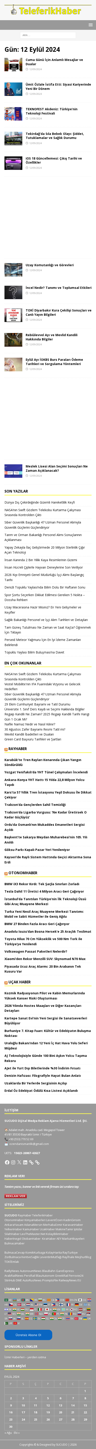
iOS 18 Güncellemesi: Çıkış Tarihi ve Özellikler (54, 160)
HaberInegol (12, 1239)
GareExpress (65, 1271)
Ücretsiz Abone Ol (28, 1335)
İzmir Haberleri (14, 1357)
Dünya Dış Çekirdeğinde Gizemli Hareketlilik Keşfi (39, 502)
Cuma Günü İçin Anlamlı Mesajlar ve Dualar (54, 62)
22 (85, 1412)
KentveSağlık (30, 1257)
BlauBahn (48, 1271)
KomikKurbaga (35, 1252)
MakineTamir (64, 1229)
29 (85, 1419)
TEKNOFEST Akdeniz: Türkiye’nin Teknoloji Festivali (51, 111)
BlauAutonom (45, 1276)
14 (72, 1405)
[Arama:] (48, 35)
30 (10, 1427)
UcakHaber (47, 1229)
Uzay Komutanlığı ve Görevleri (50, 265)
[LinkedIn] (25, 1162)
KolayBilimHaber (57, 1234)
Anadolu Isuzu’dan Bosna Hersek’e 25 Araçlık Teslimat (47, 931)
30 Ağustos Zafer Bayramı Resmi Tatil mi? (34, 729)
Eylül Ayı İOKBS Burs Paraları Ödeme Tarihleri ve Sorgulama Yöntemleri (54, 361)
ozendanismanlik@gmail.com (29, 1144)
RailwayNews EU (70, 1280)
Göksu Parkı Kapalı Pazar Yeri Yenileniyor (37, 850)
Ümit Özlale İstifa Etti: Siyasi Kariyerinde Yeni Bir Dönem (58, 86)
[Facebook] (7, 1162)
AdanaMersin (33, 1225)
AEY (58, 1239)
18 (35, 1412)
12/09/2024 (35, 69)
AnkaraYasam (13, 1225)
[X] (19, 1162)
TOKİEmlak (11, 1262)
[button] (90, 24)
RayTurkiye (70, 1252)
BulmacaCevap (14, 1252)
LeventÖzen (54, 1220)
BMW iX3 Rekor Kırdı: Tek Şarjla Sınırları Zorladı (41, 884)
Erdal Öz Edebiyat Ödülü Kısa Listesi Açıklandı (41, 1090)
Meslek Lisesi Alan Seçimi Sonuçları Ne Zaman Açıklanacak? (57, 468)
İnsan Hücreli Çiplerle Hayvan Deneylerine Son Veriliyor (43, 567)
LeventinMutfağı (51, 1257)
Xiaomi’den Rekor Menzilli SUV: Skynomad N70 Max (45, 959)
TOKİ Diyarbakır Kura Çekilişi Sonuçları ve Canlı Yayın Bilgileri (59, 312)
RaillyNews (11, 1271)
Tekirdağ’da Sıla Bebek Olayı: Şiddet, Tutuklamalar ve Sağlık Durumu (55, 136)
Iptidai (78, 1229)
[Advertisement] (48, 217)
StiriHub (9, 1280)
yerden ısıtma (36, 1357)
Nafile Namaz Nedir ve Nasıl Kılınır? (29, 724)
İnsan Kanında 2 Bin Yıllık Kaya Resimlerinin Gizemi (40, 560)
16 (10, 1412)
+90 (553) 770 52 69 (21, 1139)
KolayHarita (54, 1252)
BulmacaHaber (14, 1243)
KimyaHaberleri (35, 1220)
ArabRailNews (13, 1276)
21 (72, 1412)
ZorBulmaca (12, 1257)
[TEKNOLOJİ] (13, 114)
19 (48, 1412)
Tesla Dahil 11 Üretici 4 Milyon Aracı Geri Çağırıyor (44, 891)
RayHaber (17, 748)
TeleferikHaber (42, 1215)
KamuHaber (31, 1229)
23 (10, 1419)
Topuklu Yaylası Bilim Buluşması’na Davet (34, 652)
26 (48, 1419)
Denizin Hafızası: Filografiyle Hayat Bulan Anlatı (42, 1075)
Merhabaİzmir (52, 1225)
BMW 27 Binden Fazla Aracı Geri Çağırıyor (36, 924)
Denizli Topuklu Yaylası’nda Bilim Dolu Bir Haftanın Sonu (44, 587)
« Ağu (8, 1433)
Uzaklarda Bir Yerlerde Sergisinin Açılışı (35, 1083)
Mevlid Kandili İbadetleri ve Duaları (29, 734)
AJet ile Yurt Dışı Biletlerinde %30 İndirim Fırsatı (42, 1068)
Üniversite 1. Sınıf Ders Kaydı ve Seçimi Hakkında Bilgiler (44, 709)
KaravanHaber (73, 1225)
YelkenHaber (13, 1229)
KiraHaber (49, 1239)
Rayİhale (68, 1257)
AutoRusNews (32, 1280)
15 (85, 1405)
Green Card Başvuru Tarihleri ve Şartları (32, 739)
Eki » (17, 1433)
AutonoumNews (31, 1271)
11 (35, 1405)
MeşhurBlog (83, 1257)
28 (72, 1419)
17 (23, 1412)
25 (35, 1419)
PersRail (29, 1276)
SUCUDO (10, 1215)
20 (60, 1412)
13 (60, 1405)
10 (23, 1405)
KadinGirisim (72, 1220)
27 (60, 1419)
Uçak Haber (19, 982)
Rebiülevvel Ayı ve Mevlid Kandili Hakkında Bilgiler (51, 337)
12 (48, 1405)
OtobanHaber (31, 1239)
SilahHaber (12, 1234)
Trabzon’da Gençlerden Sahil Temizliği (35, 804)
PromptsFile (50, 1280)
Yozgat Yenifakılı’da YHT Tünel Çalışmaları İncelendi (46, 772)
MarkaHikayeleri (73, 1239)
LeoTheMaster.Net (32, 1234)
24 (23, 1419)
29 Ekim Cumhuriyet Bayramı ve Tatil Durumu (37, 704)
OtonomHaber (22, 872)
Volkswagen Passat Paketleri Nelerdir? (35, 951)
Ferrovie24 (76, 1276)
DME (19, 1280)
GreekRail (61, 1276)
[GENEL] (13, 64)
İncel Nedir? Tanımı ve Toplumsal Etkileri (59, 287)
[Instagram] (13, 1162)
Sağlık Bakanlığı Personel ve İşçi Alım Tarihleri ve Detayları (46, 620)
